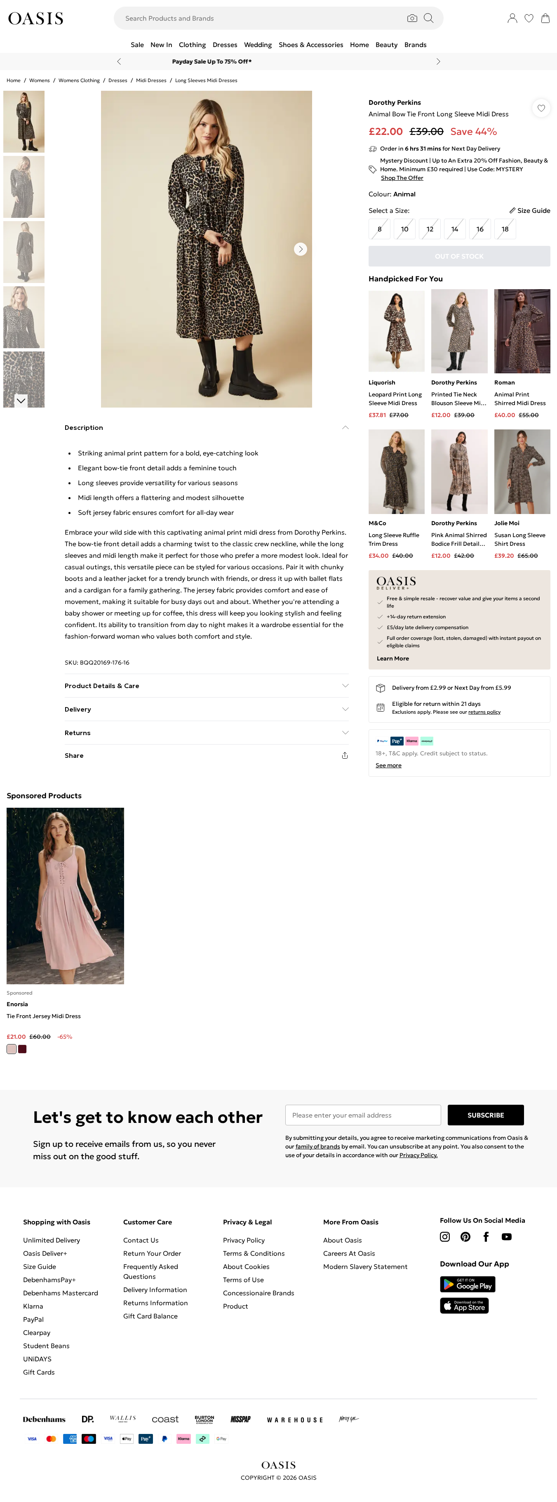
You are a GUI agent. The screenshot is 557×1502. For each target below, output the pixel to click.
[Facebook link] (486, 1237)
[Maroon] (22, 1049)
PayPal (33, 1319)
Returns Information (155, 1303)
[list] (206, 249)
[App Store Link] (468, 1295)
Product (235, 1306)
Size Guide (39, 1266)
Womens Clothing (79, 80)
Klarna (33, 1306)
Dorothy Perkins (395, 102)
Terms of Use (243, 1280)
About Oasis (342, 1240)
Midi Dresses (151, 80)
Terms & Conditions (254, 1253)
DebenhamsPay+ (49, 1280)
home (14, 80)
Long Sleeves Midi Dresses (206, 80)
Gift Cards (39, 1372)
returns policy (484, 712)
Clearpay (36, 1332)
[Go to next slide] (300, 249)
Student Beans (46, 1346)
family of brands (318, 1146)
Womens (39, 80)
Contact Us (141, 1240)
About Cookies (246, 1266)
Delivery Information (155, 1289)
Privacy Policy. (419, 1155)
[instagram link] (445, 1237)
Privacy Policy (244, 1240)
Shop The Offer (402, 178)
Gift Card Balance (150, 1316)
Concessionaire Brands (258, 1293)
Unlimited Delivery (51, 1240)
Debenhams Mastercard (60, 1293)
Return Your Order (152, 1253)
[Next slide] (438, 61)
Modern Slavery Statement (365, 1266)
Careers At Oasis (349, 1253)
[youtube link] (507, 1237)
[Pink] (11, 1049)
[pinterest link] (465, 1237)
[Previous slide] (119, 61)
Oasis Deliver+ (45, 1253)
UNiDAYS (37, 1359)
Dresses (117, 80)
